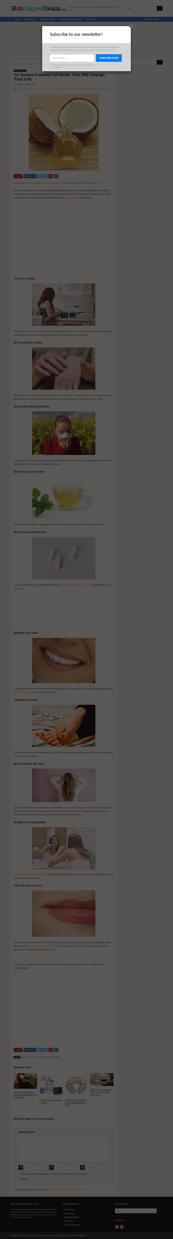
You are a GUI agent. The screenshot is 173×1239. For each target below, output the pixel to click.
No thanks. (57, 67)
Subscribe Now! (109, 58)
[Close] (131, 26)
